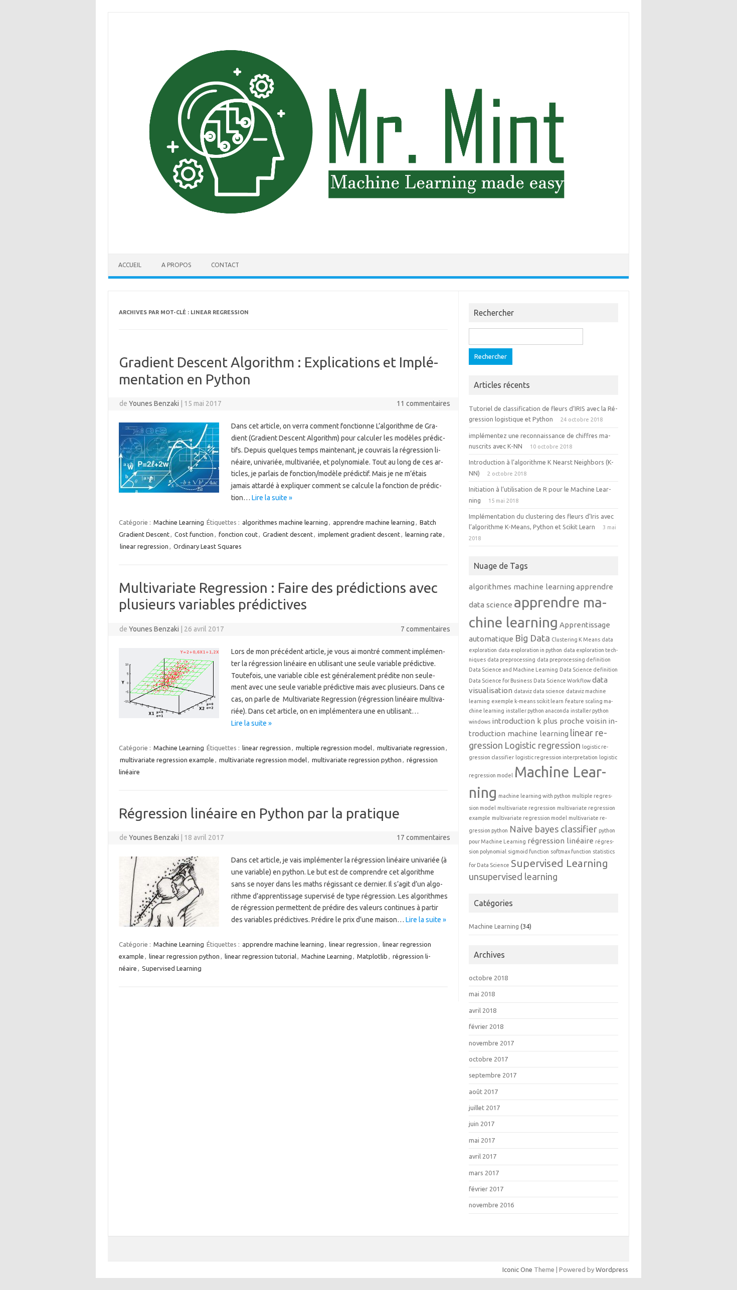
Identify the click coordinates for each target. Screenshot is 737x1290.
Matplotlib (372, 956)
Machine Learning (178, 522)
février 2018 (486, 1026)
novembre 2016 (491, 1204)
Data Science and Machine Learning (513, 670)
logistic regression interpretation (556, 757)
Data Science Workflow (562, 681)
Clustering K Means (575, 639)
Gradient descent (288, 534)
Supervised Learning (172, 968)
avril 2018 (482, 1010)
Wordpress (612, 1269)
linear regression (144, 546)
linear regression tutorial (260, 956)
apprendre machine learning (374, 522)
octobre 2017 (488, 1058)
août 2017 (483, 1091)
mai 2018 (482, 993)
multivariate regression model (263, 759)
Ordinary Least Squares (207, 546)
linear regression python (184, 956)
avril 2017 (482, 1156)
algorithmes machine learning (285, 522)
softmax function (570, 851)
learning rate (423, 534)
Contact (225, 265)
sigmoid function (528, 851)
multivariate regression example (167, 759)
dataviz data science (539, 691)
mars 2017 (484, 1172)
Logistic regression (542, 745)
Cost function (194, 534)
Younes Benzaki (154, 403)
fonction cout (238, 534)
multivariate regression (411, 747)
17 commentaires (423, 837)
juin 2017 (481, 1123)
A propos (176, 265)
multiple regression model (334, 747)
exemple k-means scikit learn (527, 701)
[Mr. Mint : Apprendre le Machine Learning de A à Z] (368, 237)
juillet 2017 (484, 1107)
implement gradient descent (359, 534)
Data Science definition (589, 670)
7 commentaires (425, 629)
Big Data (532, 638)
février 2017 (486, 1188)
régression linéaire (560, 840)
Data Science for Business (500, 681)
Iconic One (517, 1269)
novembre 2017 (491, 1042)
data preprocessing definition (574, 660)
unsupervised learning (513, 877)
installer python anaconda (537, 711)
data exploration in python (530, 650)
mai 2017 (482, 1140)
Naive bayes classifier (553, 829)
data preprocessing (511, 660)
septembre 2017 (492, 1075)
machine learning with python (534, 796)
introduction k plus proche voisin (549, 721)
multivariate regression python (357, 759)
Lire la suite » (272, 498)
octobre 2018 (488, 977)
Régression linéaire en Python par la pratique (259, 813)
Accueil (129, 265)
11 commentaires (423, 403)
